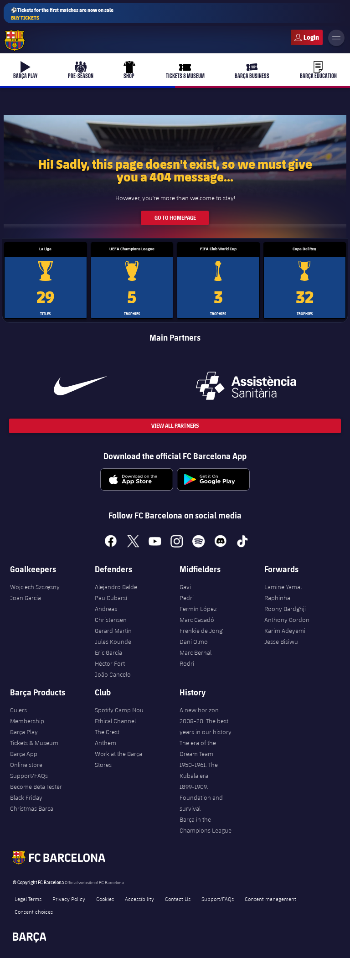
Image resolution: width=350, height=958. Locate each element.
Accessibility (139, 899)
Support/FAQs (29, 775)
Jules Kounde (113, 641)
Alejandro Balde (116, 586)
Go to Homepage (175, 217)
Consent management (270, 899)
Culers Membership (27, 715)
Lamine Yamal (283, 586)
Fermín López (198, 608)
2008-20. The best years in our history (206, 726)
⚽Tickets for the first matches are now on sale (62, 13)
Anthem (105, 742)
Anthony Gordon (286, 619)
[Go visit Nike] (80, 386)
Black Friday (26, 797)
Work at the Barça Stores (118, 759)
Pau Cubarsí (111, 597)
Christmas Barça (31, 808)
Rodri (187, 663)
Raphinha (277, 597)
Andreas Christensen (111, 614)
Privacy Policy (68, 899)
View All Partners (175, 425)
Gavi (185, 586)
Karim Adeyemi (284, 630)
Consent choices (34, 911)
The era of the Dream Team (198, 748)
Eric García (108, 652)
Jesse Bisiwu (281, 641)
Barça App (23, 753)
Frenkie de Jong (201, 630)
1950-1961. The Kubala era (199, 770)
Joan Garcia (25, 597)
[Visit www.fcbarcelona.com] (15, 41)
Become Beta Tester (36, 786)
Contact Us (177, 899)
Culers (307, 37)
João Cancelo (113, 674)
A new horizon (199, 710)
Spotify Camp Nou (119, 710)
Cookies (105, 899)
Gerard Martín (113, 630)
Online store (26, 764)
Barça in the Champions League (206, 825)
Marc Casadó (197, 619)
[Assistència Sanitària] (246, 386)
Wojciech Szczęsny (35, 586)
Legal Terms (28, 899)
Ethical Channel (115, 721)
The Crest (107, 731)
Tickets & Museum (34, 742)
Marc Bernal (195, 652)
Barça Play (24, 731)
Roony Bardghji (285, 608)
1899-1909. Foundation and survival (201, 797)
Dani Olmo (194, 641)
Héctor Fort (110, 663)
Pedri (187, 597)
